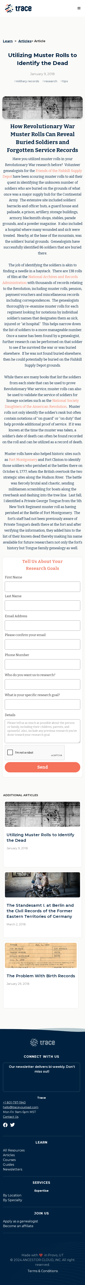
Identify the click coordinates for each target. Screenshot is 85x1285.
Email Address (16, 616)
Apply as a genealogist (20, 1221)
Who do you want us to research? (30, 675)
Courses (9, 1160)
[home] (17, 8)
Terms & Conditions (42, 1271)
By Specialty (12, 1200)
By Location (12, 1195)
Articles (24, 41)
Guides (8, 1165)
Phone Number (17, 655)
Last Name (13, 596)
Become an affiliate (18, 1226)
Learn (8, 41)
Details (10, 715)
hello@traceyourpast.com (20, 1107)
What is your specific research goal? (32, 695)
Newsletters (12, 1169)
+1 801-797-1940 (14, 1102)
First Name (13, 577)
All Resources (14, 1150)
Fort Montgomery (23, 460)
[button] (79, 8)
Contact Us (10, 1117)
